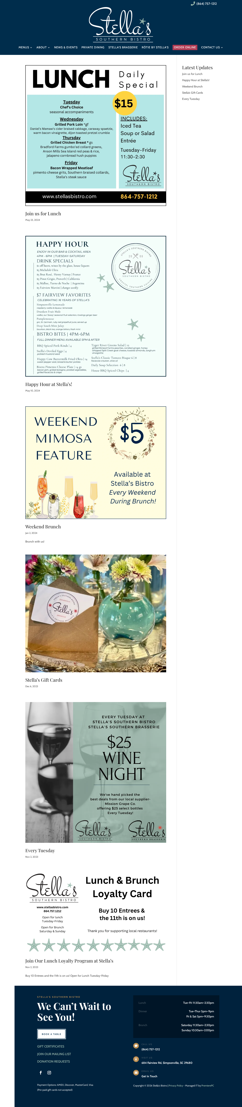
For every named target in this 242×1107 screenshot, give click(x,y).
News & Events (66, 47)
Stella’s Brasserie (123, 47)
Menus (24, 47)
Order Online (185, 47)
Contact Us (210, 47)
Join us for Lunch (43, 213)
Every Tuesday (40, 850)
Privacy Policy (176, 1085)
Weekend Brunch (43, 526)
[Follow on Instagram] (49, 1072)
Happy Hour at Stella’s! (48, 384)
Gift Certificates (50, 1046)
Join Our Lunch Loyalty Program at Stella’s (69, 961)
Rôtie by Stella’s (155, 47)
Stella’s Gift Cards (43, 680)
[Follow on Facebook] (40, 1072)
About (41, 47)
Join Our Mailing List (54, 1054)
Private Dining (93, 47)
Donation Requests (53, 1061)
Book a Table (51, 1034)
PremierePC (207, 1085)
